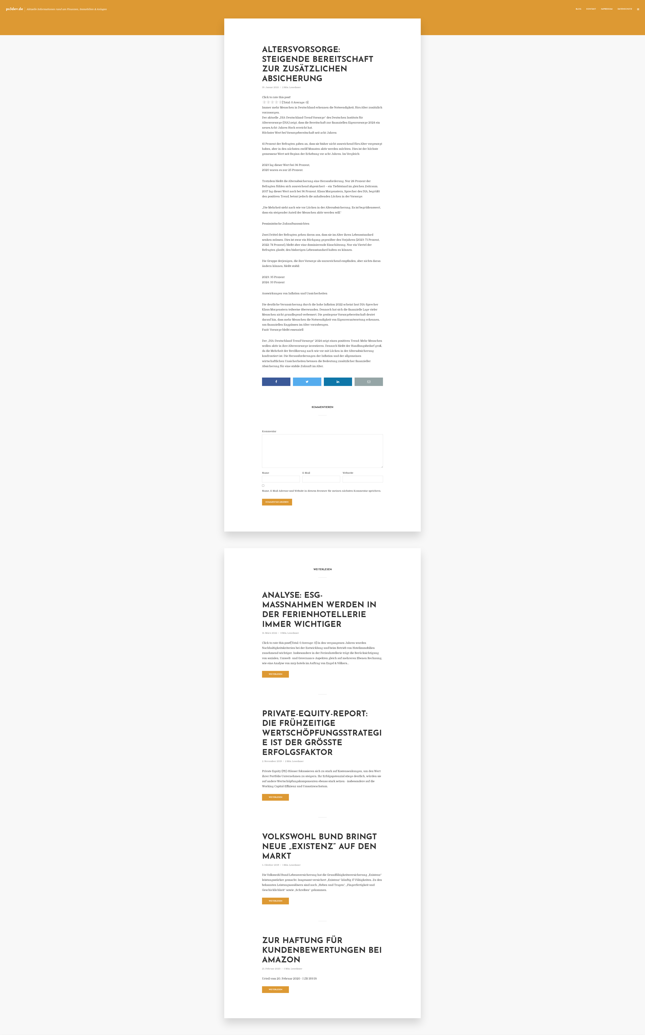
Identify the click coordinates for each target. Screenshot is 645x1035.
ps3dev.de (14, 9)
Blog (578, 9)
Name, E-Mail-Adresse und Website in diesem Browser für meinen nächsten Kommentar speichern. (321, 491)
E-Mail (306, 473)
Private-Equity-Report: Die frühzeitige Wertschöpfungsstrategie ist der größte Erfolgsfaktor (322, 733)
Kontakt (591, 9)
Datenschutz (625, 9)
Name (265, 473)
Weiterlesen (275, 674)
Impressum (607, 9)
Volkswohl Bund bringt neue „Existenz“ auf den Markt (319, 847)
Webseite (348, 473)
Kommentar (269, 431)
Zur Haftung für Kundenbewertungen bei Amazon (322, 950)
